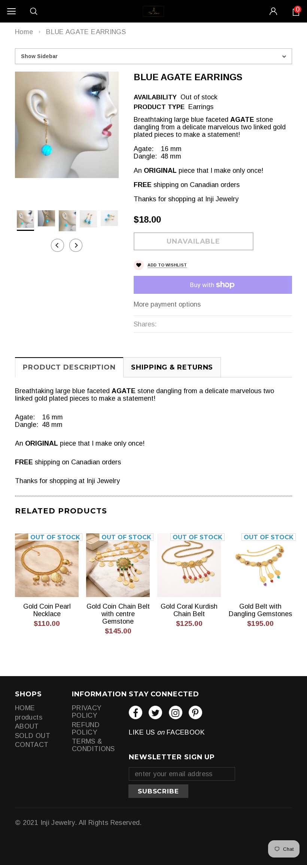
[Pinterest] (195, 712)
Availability (155, 97)
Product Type (159, 107)
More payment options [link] (167, 304)
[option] (67, 125)
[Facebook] (135, 712)
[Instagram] (175, 712)
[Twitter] (155, 712)
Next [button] (75, 245)
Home (24, 32)
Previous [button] (57, 245)
